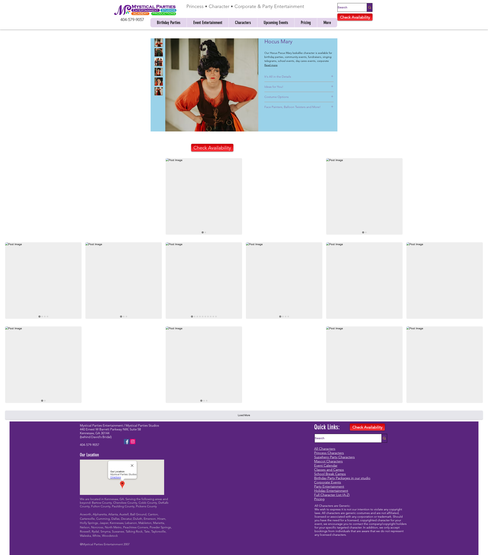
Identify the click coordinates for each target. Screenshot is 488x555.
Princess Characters (329, 453)
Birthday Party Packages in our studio (342, 478)
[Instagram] (132, 441)
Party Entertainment (329, 486)
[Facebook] (126, 441)
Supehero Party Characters (334, 457)
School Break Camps (330, 474)
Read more (271, 65)
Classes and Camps (329, 470)
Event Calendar (325, 465)
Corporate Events (327, 482)
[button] (168, 22)
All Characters (324, 449)
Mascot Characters (328, 461)
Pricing (319, 499)
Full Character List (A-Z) (332, 495)
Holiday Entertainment (331, 491)
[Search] (369, 7)
